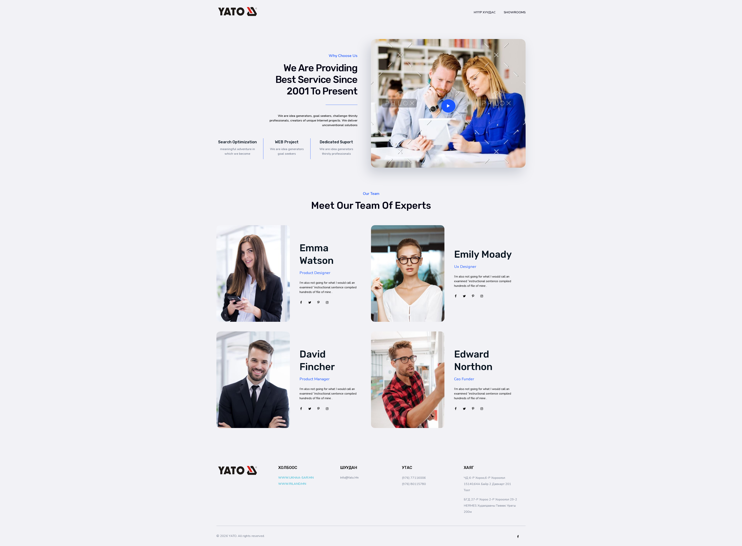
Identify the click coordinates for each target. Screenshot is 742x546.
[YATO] (237, 11)
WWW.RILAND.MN (292, 484)
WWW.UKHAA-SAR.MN (296, 478)
